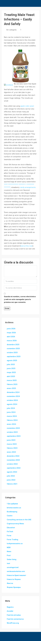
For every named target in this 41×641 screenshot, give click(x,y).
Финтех (10, 583)
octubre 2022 (12, 464)
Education (11, 528)
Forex (9, 536)
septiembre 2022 (13, 468)
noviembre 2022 (13, 460)
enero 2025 (11, 388)
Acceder (10, 611)
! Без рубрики (12, 504)
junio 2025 (11, 368)
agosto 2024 (12, 404)
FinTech (10, 532)
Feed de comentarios (15, 619)
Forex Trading (12, 540)
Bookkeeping (12, 512)
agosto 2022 (12, 472)
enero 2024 (11, 424)
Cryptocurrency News (15, 524)
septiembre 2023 (13, 436)
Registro (10, 607)
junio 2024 (11, 412)
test (8, 563)
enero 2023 (11, 452)
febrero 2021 (12, 484)
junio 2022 (11, 480)
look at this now (26, 246)
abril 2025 (11, 376)
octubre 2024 (12, 400)
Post (9, 555)
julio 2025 (11, 364)
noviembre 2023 (13, 428)
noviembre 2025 (13, 349)
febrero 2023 (12, 448)
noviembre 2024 (13, 396)
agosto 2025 (12, 360)
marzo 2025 (12, 380)
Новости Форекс (14, 579)
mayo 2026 (11, 333)
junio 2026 (11, 329)
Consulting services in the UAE (19, 520)
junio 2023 (11, 440)
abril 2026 (11, 337)
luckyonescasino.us (15, 543)
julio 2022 (11, 476)
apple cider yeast (27, 106)
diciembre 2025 (13, 345)
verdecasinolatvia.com (16, 571)
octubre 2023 (12, 432)
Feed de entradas (14, 615)
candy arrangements (28, 187)
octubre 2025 (12, 352)
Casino (9, 516)
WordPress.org (13, 623)
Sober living (11, 559)
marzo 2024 (12, 416)
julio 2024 (11, 408)
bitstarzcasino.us (14, 508)
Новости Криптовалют (16, 575)
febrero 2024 (12, 420)
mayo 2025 (11, 372)
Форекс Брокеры (14, 587)
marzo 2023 (12, 444)
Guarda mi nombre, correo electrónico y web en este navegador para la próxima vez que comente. (20, 299)
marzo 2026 (12, 341)
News (9, 551)
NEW (8, 547)
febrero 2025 (12, 384)
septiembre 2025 (13, 356)
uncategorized (12, 567)
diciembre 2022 (13, 456)
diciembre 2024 (13, 392)
